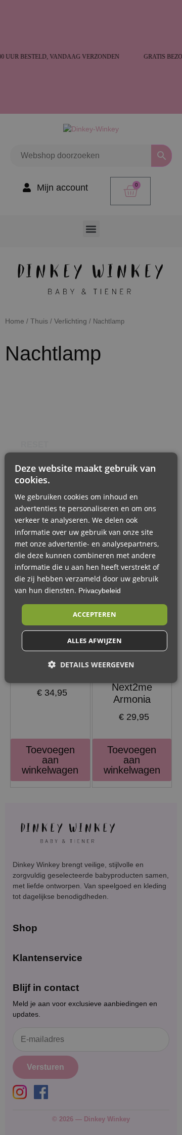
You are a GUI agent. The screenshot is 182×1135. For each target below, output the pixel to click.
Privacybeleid (99, 590)
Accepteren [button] (94, 614)
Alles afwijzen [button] (94, 640)
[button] (91, 664)
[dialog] (91, 567)
